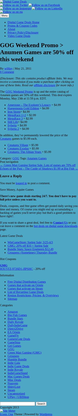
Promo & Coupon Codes (22, 25)
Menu (5, 15)
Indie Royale (15, 369)
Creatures (5, 138)
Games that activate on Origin (25, 285)
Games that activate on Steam (25, 288)
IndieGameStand (18, 373)
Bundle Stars (15, 318)
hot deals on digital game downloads (55, 226)
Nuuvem (13, 383)
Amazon (13, 311)
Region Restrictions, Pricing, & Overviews (33, 295)
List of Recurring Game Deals (26, 292)
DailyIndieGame (17, 325)
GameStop (14, 342)
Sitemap (12, 298)
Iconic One (6, 414)
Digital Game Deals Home (23, 22)
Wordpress (46, 414)
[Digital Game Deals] (13, 1)
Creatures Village (18, 145)
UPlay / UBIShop (18, 397)
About (11, 29)
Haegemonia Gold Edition (23, 108)
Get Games (14, 345)
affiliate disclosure (44, 85)
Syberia (12, 125)
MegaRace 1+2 (17, 115)
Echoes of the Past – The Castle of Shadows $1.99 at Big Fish (39, 168)
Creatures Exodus (18, 148)
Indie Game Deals (18, 366)
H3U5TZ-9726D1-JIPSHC (16, 268)
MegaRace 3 (15, 118)
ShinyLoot (14, 386)
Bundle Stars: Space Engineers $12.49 (30, 249)
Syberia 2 (13, 128)
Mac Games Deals (19, 376)
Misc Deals (14, 380)
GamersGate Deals (19, 339)
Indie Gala (14, 362)
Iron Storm (14, 111)
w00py (8, 68)
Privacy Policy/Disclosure (23, 32)
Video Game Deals (19, 36)
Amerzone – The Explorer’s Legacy (29, 105)
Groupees (13, 356)
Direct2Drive (15, 328)
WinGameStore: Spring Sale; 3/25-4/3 (30, 242)
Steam (11, 390)
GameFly (13, 335)
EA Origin (14, 332)
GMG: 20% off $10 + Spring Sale (28, 245)
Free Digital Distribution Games (27, 281)
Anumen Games (37, 158)
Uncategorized (16, 393)
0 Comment (7, 72)
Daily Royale (15, 322)
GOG (15, 158)
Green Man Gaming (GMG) (24, 352)
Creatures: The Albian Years (25, 152)
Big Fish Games (17, 315)
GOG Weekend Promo (19, 91)
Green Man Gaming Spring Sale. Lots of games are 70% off (38, 165)
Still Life (13, 122)
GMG (3, 265)
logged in (21, 183)
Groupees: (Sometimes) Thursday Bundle (32, 252)
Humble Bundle (17, 359)
